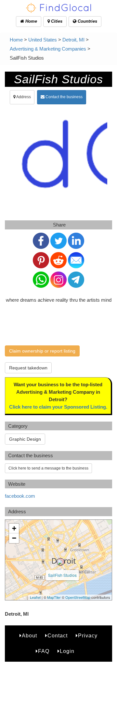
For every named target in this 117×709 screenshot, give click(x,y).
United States (42, 39)
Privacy (88, 635)
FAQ (43, 651)
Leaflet (35, 597)
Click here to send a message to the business (48, 468)
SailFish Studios (62, 575)
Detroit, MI (73, 39)
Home (30, 21)
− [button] (14, 538)
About (29, 635)
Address (23, 97)
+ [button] (14, 528)
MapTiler (54, 597)
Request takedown (28, 367)
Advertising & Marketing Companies (48, 49)
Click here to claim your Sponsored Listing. (58, 407)
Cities (56, 21)
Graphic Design (25, 439)
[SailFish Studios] (60, 562)
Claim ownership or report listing (42, 351)
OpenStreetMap (77, 597)
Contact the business (64, 97)
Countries (86, 21)
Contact (57, 635)
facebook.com (20, 496)
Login (67, 651)
